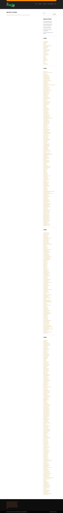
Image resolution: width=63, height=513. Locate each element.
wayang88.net (45, 417)
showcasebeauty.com (46, 255)
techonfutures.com (46, 458)
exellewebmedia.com (46, 92)
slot (55, 3)
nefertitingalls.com (46, 353)
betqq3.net (45, 306)
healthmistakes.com (46, 160)
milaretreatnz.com (46, 268)
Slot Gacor (40, 3)
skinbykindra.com (46, 481)
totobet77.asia (45, 207)
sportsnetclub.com (46, 108)
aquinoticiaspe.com (46, 116)
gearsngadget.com (46, 399)
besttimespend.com (46, 178)
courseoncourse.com (46, 79)
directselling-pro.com (46, 487)
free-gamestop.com (46, 93)
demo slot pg (45, 51)
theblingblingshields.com (47, 132)
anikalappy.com (45, 420)
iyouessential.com (46, 369)
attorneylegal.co (45, 141)
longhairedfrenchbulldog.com (47, 117)
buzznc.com (45, 479)
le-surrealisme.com (46, 254)
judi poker (44, 43)
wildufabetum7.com (46, 225)
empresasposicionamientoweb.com (48, 477)
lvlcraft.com (45, 385)
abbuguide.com (45, 373)
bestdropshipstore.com (46, 380)
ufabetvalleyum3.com (46, 221)
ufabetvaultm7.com (46, 413)
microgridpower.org (46, 186)
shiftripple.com (45, 197)
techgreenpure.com (46, 379)
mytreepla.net (45, 403)
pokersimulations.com (46, 404)
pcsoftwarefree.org (46, 365)
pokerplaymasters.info (46, 78)
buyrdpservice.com (46, 104)
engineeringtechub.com (46, 139)
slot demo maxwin (46, 54)
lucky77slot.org (45, 147)
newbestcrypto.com (46, 109)
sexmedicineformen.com (47, 196)
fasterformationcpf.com (46, 101)
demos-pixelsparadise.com (47, 249)
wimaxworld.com (45, 281)
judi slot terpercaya (46, 46)
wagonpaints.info (45, 435)
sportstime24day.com (46, 130)
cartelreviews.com (46, 381)
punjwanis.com (45, 71)
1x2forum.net (45, 341)
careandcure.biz (45, 179)
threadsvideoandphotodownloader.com (49, 84)
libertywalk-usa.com (46, 233)
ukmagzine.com (45, 95)
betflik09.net (45, 358)
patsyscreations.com (46, 354)
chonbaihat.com (45, 288)
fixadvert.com (45, 245)
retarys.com (45, 100)
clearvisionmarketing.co (46, 437)
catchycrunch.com (46, 351)
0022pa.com (45, 265)
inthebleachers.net (46, 323)
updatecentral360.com (46, 167)
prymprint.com (45, 176)
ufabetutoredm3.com (46, 219)
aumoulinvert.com (46, 311)
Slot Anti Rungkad (50, 3)
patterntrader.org (46, 162)
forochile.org (45, 277)
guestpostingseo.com (46, 76)
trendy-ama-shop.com (46, 446)
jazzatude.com (45, 264)
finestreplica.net (45, 425)
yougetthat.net (45, 107)
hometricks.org (45, 184)
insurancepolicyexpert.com (47, 256)
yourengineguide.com (46, 465)
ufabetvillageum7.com (46, 414)
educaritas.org (45, 356)
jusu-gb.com (45, 73)
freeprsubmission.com (46, 450)
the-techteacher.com (46, 472)
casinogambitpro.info (46, 77)
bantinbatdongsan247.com (47, 80)
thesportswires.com (46, 127)
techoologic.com (45, 459)
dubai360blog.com (46, 146)
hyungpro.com (45, 128)
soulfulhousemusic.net (46, 201)
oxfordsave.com (45, 110)
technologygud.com (46, 157)
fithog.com (45, 293)
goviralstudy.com (45, 317)
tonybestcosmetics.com (46, 478)
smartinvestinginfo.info (46, 429)
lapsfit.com (45, 401)
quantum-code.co (45, 438)
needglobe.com (45, 188)
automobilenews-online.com (47, 473)
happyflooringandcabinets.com (48, 154)
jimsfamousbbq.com (46, 232)
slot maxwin (8, 504)
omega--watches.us (46, 242)
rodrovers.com (45, 388)
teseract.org (45, 445)
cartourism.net (45, 318)
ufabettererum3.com (46, 210)
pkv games (44, 58)
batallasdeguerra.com (46, 273)
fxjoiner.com (45, 480)
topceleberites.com (46, 409)
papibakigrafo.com (46, 314)
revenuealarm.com (46, 488)
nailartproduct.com (46, 383)
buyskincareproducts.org (47, 325)
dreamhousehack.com (46, 471)
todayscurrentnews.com (46, 206)
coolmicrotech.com (46, 470)
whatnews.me (45, 439)
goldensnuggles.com (46, 102)
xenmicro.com (45, 387)
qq (9, 506)
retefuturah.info (45, 428)
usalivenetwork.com (46, 86)
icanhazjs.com (45, 315)
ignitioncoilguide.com (46, 490)
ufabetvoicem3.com (46, 415)
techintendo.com (45, 378)
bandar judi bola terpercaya (47, 45)
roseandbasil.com (46, 296)
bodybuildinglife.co (46, 155)
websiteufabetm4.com (46, 418)
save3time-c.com (45, 247)
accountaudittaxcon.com (47, 175)
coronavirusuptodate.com (47, 396)
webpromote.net (45, 290)
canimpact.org (45, 316)
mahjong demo (45, 47)
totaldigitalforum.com (46, 475)
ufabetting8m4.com (46, 410)
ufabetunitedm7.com (46, 217)
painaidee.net (45, 124)
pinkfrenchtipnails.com (46, 133)
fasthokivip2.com (45, 113)
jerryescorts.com (45, 140)
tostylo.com (45, 106)
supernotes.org (45, 165)
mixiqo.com (45, 187)
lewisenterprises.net (46, 364)
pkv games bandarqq (46, 49)
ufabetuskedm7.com (46, 218)
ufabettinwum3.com (46, 215)
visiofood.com (45, 448)
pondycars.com (45, 457)
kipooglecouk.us (45, 309)
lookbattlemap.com (46, 103)
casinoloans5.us (45, 307)
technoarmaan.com (46, 476)
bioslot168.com (45, 492)
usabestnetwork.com (46, 97)
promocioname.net (46, 280)
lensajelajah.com (45, 357)
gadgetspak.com (45, 398)
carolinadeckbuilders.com (47, 258)
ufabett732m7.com (46, 447)
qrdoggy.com (45, 156)
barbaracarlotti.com (46, 321)
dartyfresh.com (45, 363)
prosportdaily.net (46, 443)
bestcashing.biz (45, 283)
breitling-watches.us (46, 243)
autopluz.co (45, 246)
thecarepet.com (45, 74)
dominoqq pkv (12, 501)
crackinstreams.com (46, 397)
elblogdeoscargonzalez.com (47, 289)
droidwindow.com (46, 449)
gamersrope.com (45, 91)
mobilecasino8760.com (46, 305)
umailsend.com (45, 99)
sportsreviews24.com (46, 145)
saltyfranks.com (45, 262)
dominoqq (16, 501)
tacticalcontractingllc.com (47, 203)
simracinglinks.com (46, 252)
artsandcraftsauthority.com (47, 493)
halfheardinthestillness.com (47, 300)
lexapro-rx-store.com (46, 324)
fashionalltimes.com (46, 474)
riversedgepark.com (46, 349)
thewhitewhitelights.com (47, 297)
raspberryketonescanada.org (47, 460)
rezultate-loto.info (46, 406)
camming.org (45, 346)
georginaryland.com (46, 295)
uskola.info (45, 434)
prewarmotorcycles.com (46, 251)
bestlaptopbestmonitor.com (47, 294)
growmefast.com (45, 148)
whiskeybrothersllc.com (46, 224)
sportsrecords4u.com (46, 408)
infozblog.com (45, 287)
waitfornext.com (45, 436)
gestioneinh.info (45, 442)
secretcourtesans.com (46, 343)
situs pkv (7, 506)
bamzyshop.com (45, 456)
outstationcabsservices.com (47, 467)
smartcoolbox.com (46, 199)
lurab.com (44, 489)
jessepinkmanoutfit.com (46, 98)
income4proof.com (46, 355)
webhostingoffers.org (46, 375)
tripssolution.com (46, 389)
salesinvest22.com (46, 444)
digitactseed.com (45, 384)
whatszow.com (45, 376)
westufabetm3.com (46, 223)
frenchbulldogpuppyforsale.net (48, 326)
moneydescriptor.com (46, 122)
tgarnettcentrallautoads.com (47, 244)
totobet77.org (45, 208)
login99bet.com (45, 342)
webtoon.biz (45, 126)
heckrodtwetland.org (46, 299)
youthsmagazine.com (46, 123)
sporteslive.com (45, 131)
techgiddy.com (45, 85)
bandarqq (44, 57)
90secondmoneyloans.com (47, 386)
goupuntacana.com (46, 348)
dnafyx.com (45, 367)
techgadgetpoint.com (46, 143)
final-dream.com (45, 440)
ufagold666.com (45, 451)
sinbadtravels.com (46, 94)
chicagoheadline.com (46, 345)
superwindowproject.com (47, 313)
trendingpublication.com (47, 209)
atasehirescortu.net (46, 138)
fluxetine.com (45, 304)
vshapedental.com (46, 463)
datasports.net (45, 137)
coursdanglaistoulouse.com (47, 237)
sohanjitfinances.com (46, 200)
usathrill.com (45, 462)
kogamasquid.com (46, 327)
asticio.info (45, 171)
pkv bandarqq (45, 41)
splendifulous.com (46, 407)
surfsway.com (45, 382)
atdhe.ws (44, 298)
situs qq (44, 44)
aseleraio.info (45, 170)
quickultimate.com (46, 194)
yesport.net (45, 105)
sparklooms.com (45, 202)
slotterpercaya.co (45, 198)
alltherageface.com (46, 482)
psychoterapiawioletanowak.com (48, 193)
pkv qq (44, 56)
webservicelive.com (46, 494)
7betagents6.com (46, 395)
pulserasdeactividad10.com (47, 320)
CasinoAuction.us (45, 308)
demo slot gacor (45, 53)
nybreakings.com (45, 466)
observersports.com (46, 114)
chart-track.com (45, 278)
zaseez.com (45, 350)
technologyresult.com (46, 374)
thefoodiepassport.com (46, 312)
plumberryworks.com (46, 192)
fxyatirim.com (45, 372)
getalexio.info (45, 174)
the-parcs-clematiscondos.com (47, 72)
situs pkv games (45, 42)
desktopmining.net (46, 322)
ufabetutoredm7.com (46, 220)
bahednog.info (45, 81)
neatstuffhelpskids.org (46, 275)
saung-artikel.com (46, 112)
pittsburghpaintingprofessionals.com (48, 191)
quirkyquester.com (46, 195)
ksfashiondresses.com (46, 161)
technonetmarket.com (46, 431)
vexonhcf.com (45, 248)
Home (36, 3)
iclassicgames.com (46, 111)
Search (44, 12)
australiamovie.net (46, 234)
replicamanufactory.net (46, 405)
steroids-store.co (45, 291)
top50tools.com (45, 260)
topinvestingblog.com (46, 259)
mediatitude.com (45, 250)
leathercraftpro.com (46, 185)
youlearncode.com (46, 371)
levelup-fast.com (45, 402)
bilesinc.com (45, 267)
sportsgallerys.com (46, 135)
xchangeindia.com (46, 469)
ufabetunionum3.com (46, 411)
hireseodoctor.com (46, 400)
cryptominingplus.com (46, 115)
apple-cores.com (45, 319)
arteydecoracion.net (46, 292)
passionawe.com (45, 190)
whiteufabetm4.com (46, 419)
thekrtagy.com (45, 468)
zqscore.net (45, 169)
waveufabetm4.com (46, 416)
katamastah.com (45, 168)
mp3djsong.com (45, 236)
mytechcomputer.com (46, 491)
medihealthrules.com (46, 461)
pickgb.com (45, 159)
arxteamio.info (45, 173)
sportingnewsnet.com (46, 129)
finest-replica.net (45, 441)
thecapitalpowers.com (46, 204)
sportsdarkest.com (46, 125)
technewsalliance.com (46, 430)
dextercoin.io (45, 330)
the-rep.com (45, 261)
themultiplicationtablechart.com (48, 328)
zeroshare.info (45, 266)
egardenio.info (45, 172)
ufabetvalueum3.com (46, 412)
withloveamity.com (46, 370)
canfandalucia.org (46, 464)
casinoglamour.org (46, 329)
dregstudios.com (45, 274)
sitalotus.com (45, 164)
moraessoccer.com (46, 276)
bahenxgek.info (45, 82)
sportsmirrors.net (46, 136)
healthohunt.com (45, 427)
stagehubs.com (45, 340)
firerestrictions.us (45, 284)
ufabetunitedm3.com (46, 216)
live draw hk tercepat (46, 50)
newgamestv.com (46, 134)
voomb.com (45, 142)
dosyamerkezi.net (46, 253)
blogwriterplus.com (46, 75)
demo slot (44, 48)
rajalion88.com (45, 347)
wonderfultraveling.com (46, 279)
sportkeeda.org (45, 177)
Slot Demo (44, 3)
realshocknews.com (46, 158)
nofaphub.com (45, 352)
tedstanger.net (45, 432)
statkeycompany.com (46, 257)
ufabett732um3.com (46, 433)
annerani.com (45, 263)
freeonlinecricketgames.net (47, 282)
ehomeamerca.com (46, 377)
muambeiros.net (45, 286)
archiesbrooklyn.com (46, 285)
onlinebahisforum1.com (46, 344)
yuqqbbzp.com (45, 394)
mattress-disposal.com (46, 153)
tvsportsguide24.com (46, 144)
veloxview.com (45, 222)
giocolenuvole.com (46, 368)
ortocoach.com (45, 189)
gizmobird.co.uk (45, 235)
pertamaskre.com (46, 83)
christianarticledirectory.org (47, 331)
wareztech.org (45, 96)
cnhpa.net (44, 163)
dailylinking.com (45, 366)
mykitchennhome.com (46, 310)
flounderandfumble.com (46, 426)
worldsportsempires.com (47, 166)
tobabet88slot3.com (46, 205)
